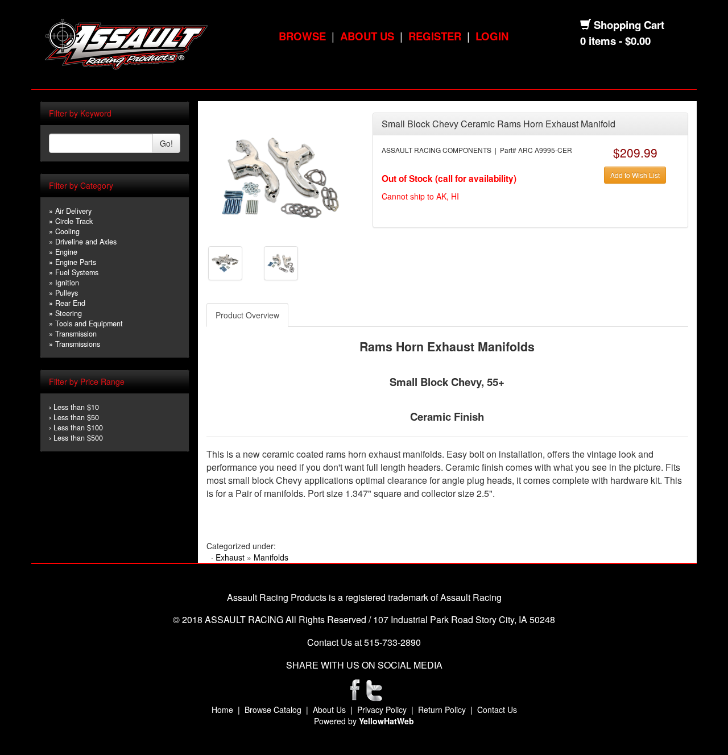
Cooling (67, 231)
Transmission (76, 334)
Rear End (70, 303)
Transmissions (77, 344)
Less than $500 (78, 438)
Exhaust (230, 557)
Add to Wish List (635, 175)
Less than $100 (78, 427)
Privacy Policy (382, 709)
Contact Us (497, 709)
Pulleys (66, 293)
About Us (367, 36)
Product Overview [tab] (247, 315)
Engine (66, 252)
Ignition (67, 282)
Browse (302, 36)
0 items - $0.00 (615, 40)
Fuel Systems (76, 272)
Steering (68, 313)
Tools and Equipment (89, 323)
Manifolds (271, 557)
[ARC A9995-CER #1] (281, 175)
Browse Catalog (273, 709)
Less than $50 (76, 417)
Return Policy (442, 709)
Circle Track (74, 221)
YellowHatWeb (386, 721)
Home (222, 709)
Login (491, 36)
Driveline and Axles (86, 242)
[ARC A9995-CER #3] (281, 262)
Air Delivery (73, 211)
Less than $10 (76, 407)
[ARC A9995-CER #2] (225, 262)
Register (434, 36)
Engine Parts (75, 262)
